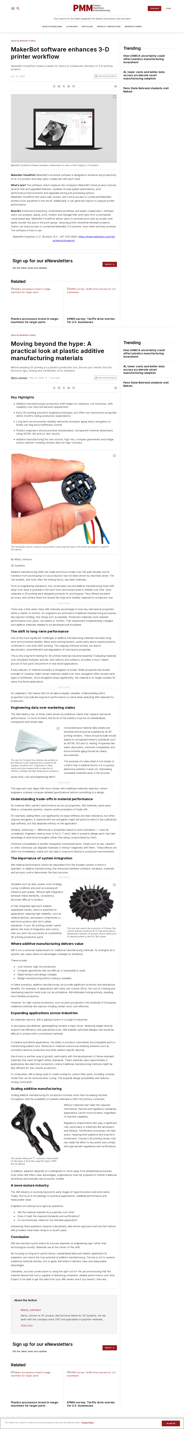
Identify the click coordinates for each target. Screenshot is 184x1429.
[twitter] (64, 86)
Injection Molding (52, 27)
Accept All (170, 1423)
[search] (18, 8)
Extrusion (72, 27)
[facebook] (54, 86)
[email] (73, 86)
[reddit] (68, 86)
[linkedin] (59, 86)
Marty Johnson (19, 378)
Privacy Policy (88, 1423)
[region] (92, 1423)
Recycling (87, 27)
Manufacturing (133, 27)
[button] (13, 8)
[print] (115, 86)
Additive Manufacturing (23, 41)
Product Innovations (109, 27)
